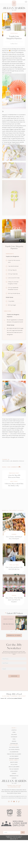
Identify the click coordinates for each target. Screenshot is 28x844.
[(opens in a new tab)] (14, 623)
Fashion (14, 741)
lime (11, 461)
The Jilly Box (14, 565)
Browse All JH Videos (14, 635)
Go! (23, 832)
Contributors (14, 743)
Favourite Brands (14, 758)
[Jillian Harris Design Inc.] (14, 8)
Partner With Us (14, 775)
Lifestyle (14, 730)
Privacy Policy (9, 837)
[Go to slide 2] (13, 631)
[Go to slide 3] (14, 631)
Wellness (14, 734)
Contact (14, 773)
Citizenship (14, 736)
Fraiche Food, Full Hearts (14, 754)
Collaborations (14, 751)
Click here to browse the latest (14, 696)
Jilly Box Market (14, 756)
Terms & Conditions (17, 837)
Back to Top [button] (13, 838)
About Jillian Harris (14, 766)
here (9, 433)
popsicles (21, 461)
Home (14, 732)
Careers (14, 778)
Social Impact (14, 771)
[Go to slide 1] (11, 631)
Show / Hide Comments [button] (14, 467)
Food (14, 739)
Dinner (14, 534)
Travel (14, 595)
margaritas (16, 461)
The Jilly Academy (14, 769)
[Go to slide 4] (16, 632)
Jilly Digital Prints (14, 747)
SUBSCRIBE (14, 676)
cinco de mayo (5, 461)
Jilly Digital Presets (14, 749)
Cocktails (14, 33)
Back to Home (14, 762)
